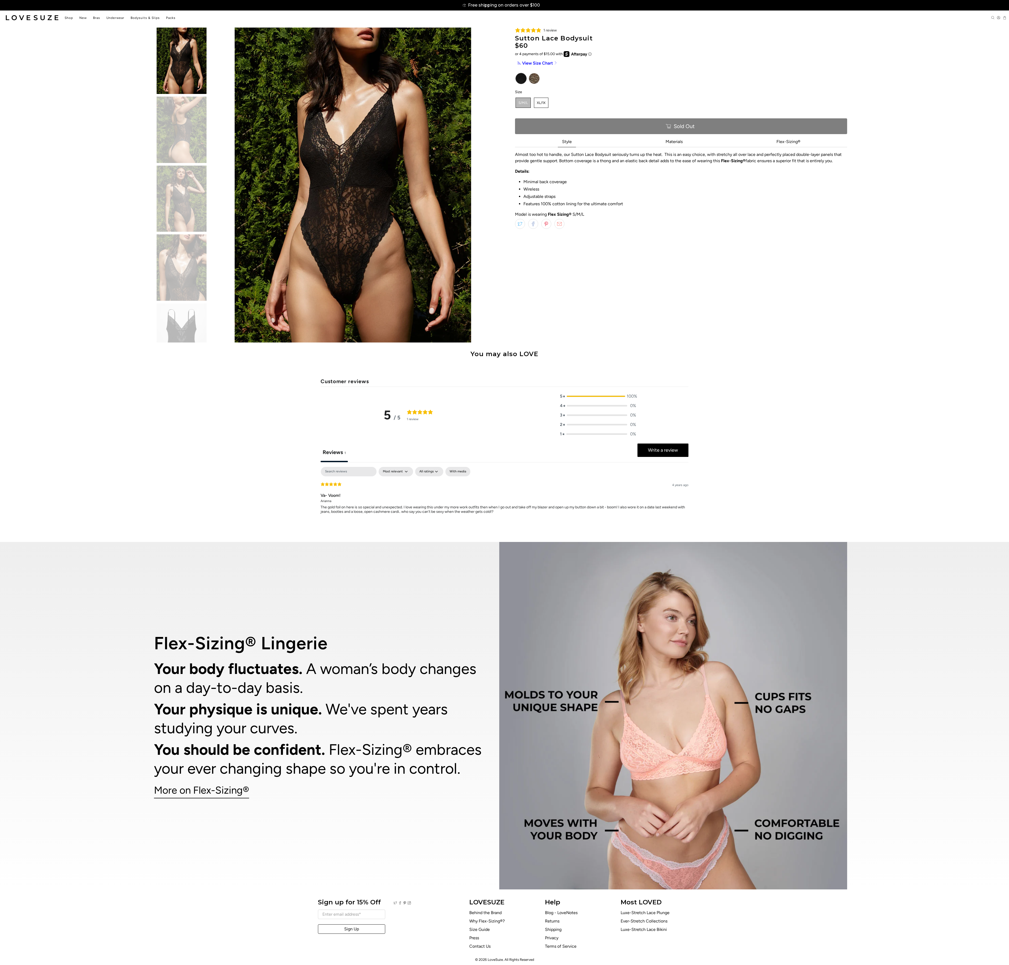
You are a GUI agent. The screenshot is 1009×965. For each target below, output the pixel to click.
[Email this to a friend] (559, 224)
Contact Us (480, 946)
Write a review (663, 450)
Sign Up (351, 928)
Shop (69, 18)
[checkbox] (457, 471)
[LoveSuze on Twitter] (395, 903)
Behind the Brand (485, 912)
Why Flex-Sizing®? (487, 921)
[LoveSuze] (32, 18)
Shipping (553, 929)
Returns (552, 921)
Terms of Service (560, 946)
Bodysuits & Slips (145, 18)
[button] (598, 396)
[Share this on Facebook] (533, 224)
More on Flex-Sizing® (201, 790)
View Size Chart (537, 63)
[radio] (521, 78)
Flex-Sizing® (788, 141)
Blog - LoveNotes (561, 912)
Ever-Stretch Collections (644, 921)
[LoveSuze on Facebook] (400, 903)
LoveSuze (495, 959)
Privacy (551, 937)
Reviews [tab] (334, 452)
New (83, 18)
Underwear (115, 18)
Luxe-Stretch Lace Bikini (644, 929)
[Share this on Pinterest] (546, 224)
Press (474, 937)
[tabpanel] (504, 500)
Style (567, 141)
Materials (674, 141)
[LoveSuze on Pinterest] (404, 903)
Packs (171, 18)
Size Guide (479, 929)
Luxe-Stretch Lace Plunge (645, 912)
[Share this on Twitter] (520, 224)
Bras (96, 18)
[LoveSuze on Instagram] (409, 903)
